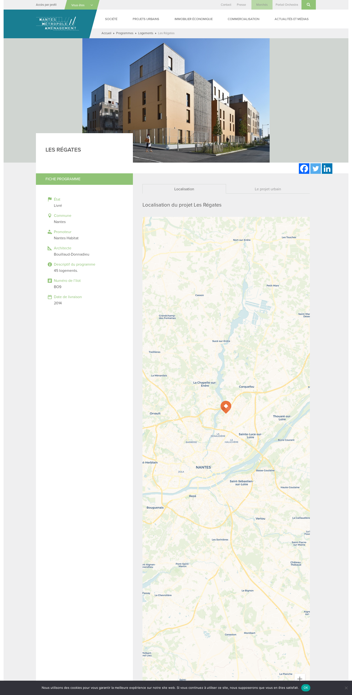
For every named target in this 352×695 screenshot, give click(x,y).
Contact (226, 5)
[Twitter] (315, 168)
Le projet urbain (268, 189)
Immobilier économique (194, 19)
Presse (241, 5)
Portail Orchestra (287, 5)
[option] (176, 100)
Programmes (124, 33)
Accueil (106, 33)
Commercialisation (243, 19)
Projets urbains (146, 19)
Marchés (262, 5)
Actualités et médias (292, 19)
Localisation (184, 189)
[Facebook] (304, 168)
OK (306, 688)
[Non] (346, 687)
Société (111, 19)
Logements (145, 33)
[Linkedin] (327, 168)
